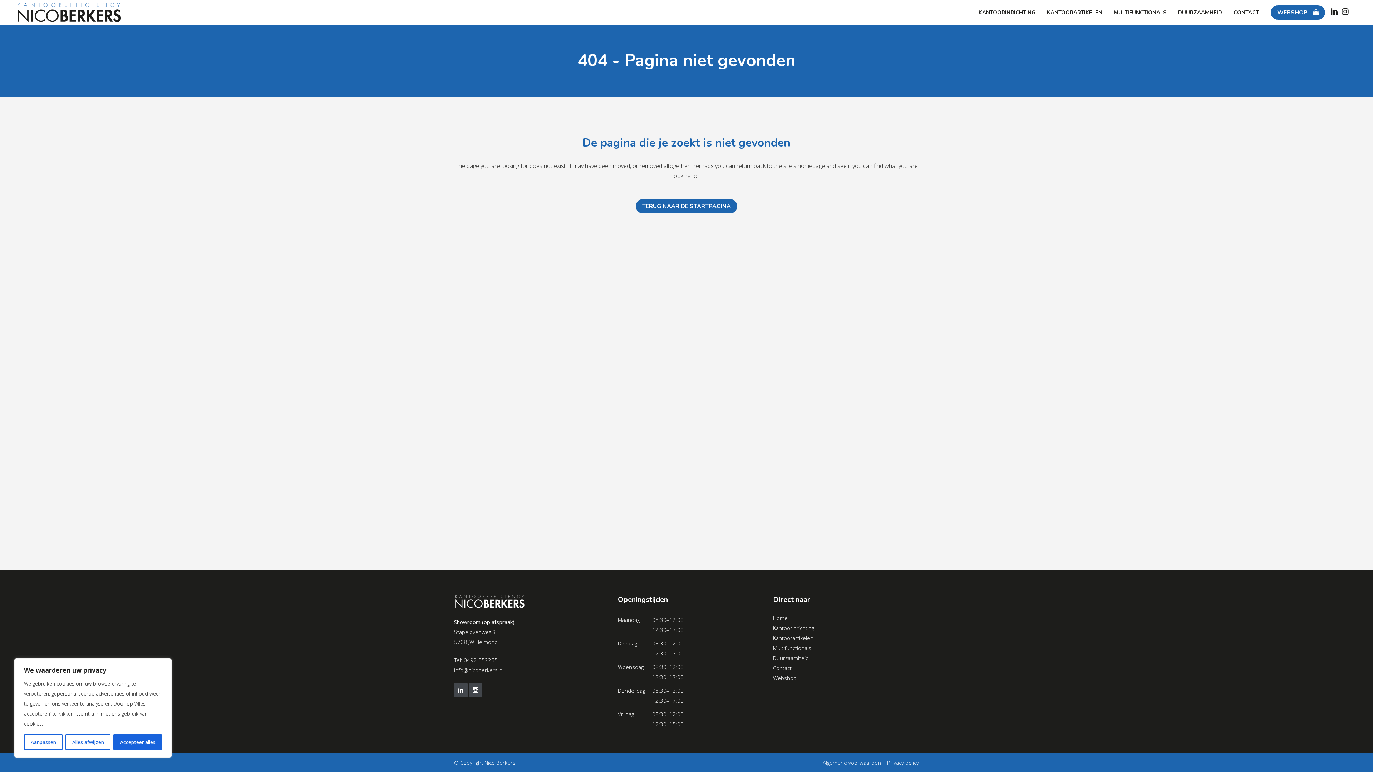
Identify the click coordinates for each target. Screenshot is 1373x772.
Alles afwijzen (88, 742)
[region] (93, 708)
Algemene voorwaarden (852, 762)
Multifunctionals (792, 648)
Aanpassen (43, 742)
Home (780, 618)
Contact (782, 668)
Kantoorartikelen (793, 638)
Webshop (785, 678)
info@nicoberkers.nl (478, 670)
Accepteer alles (138, 742)
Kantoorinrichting (793, 628)
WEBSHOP (1292, 12)
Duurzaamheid (791, 658)
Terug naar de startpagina (686, 206)
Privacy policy (903, 762)
